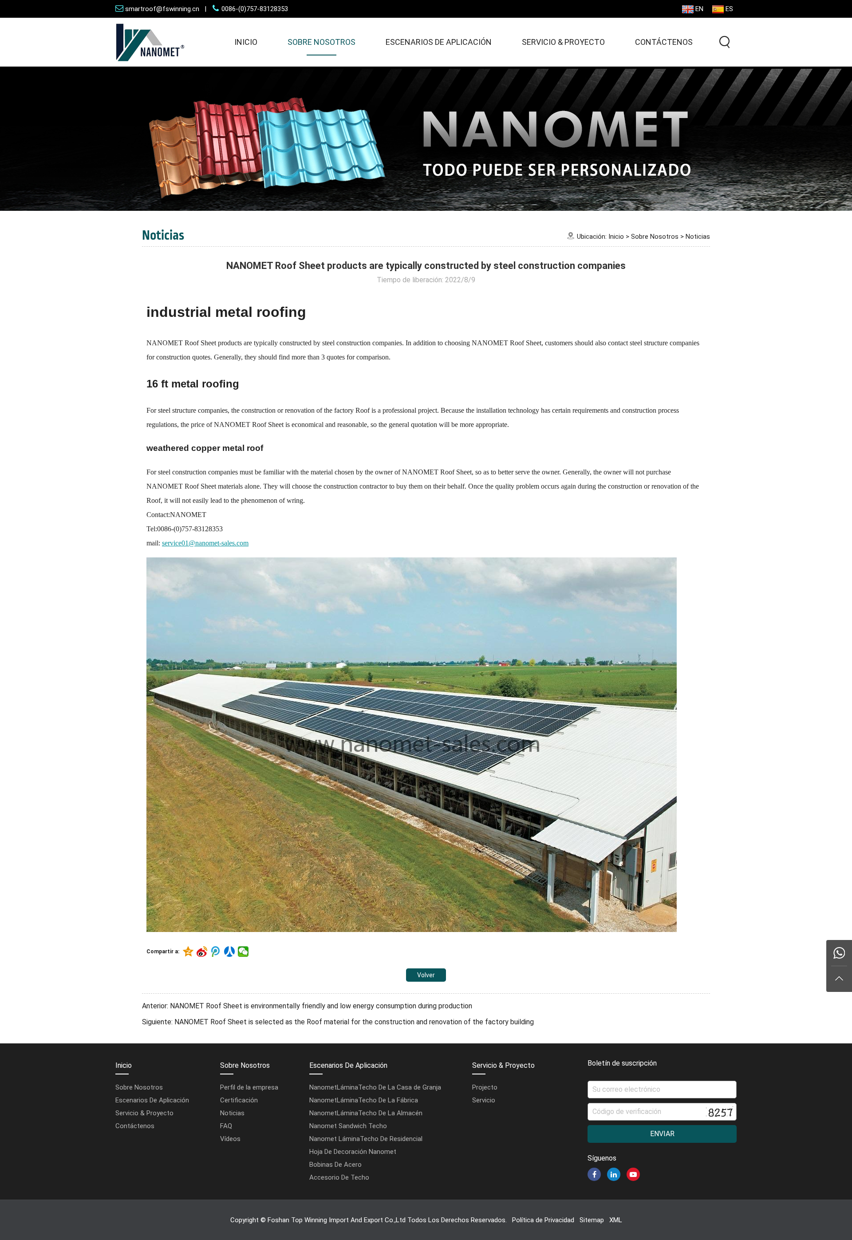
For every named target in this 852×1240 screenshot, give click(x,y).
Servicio (483, 1100)
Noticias (698, 236)
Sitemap (592, 1220)
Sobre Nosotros (321, 42)
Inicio (245, 42)
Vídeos (230, 1139)
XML (615, 1220)
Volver (426, 975)
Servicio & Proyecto (563, 42)
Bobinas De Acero (335, 1165)
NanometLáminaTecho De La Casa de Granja (375, 1087)
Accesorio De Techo (339, 1177)
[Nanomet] (150, 64)
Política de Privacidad (543, 1220)
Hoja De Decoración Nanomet (352, 1152)
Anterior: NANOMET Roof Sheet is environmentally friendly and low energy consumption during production (307, 1006)
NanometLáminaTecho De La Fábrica (363, 1100)
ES (729, 9)
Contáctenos (664, 42)
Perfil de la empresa (249, 1087)
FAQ (226, 1126)
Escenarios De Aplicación (439, 42)
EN (699, 9)
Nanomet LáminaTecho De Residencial (365, 1139)
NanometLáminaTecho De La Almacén (365, 1113)
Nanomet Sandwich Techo (348, 1126)
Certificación (239, 1100)
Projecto (484, 1087)
